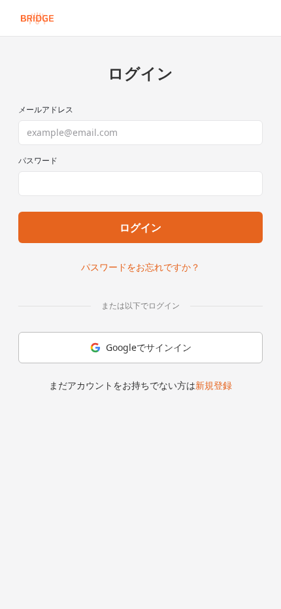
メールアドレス (45, 110)
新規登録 (213, 385)
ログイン (140, 227)
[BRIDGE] (37, 18)
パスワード (38, 161)
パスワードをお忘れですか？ (140, 267)
